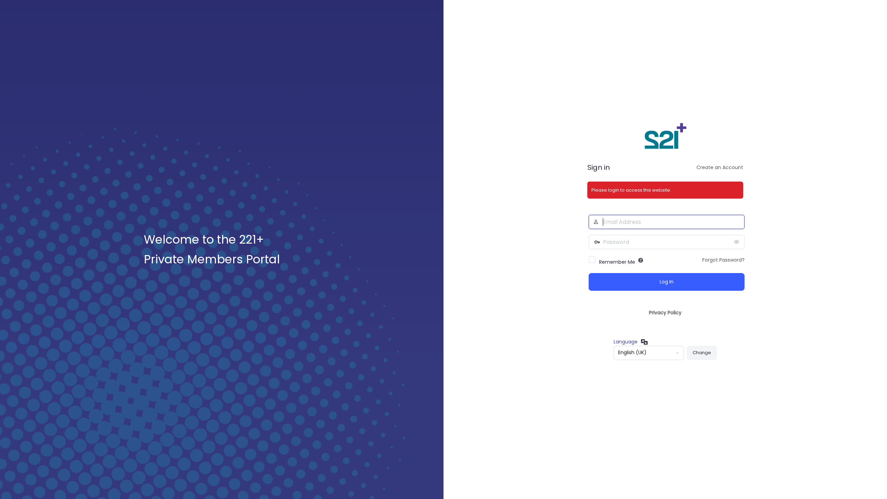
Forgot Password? (722, 259)
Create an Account (719, 167)
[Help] (639, 260)
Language (626, 341)
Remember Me (616, 262)
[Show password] (736, 242)
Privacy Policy (665, 312)
